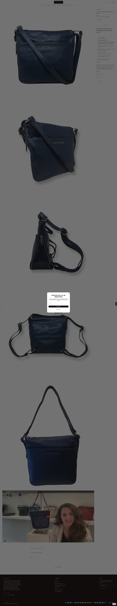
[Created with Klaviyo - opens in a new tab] (58, 313)
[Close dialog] (68, 293)
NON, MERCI (58, 309)
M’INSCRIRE (58, 306)
